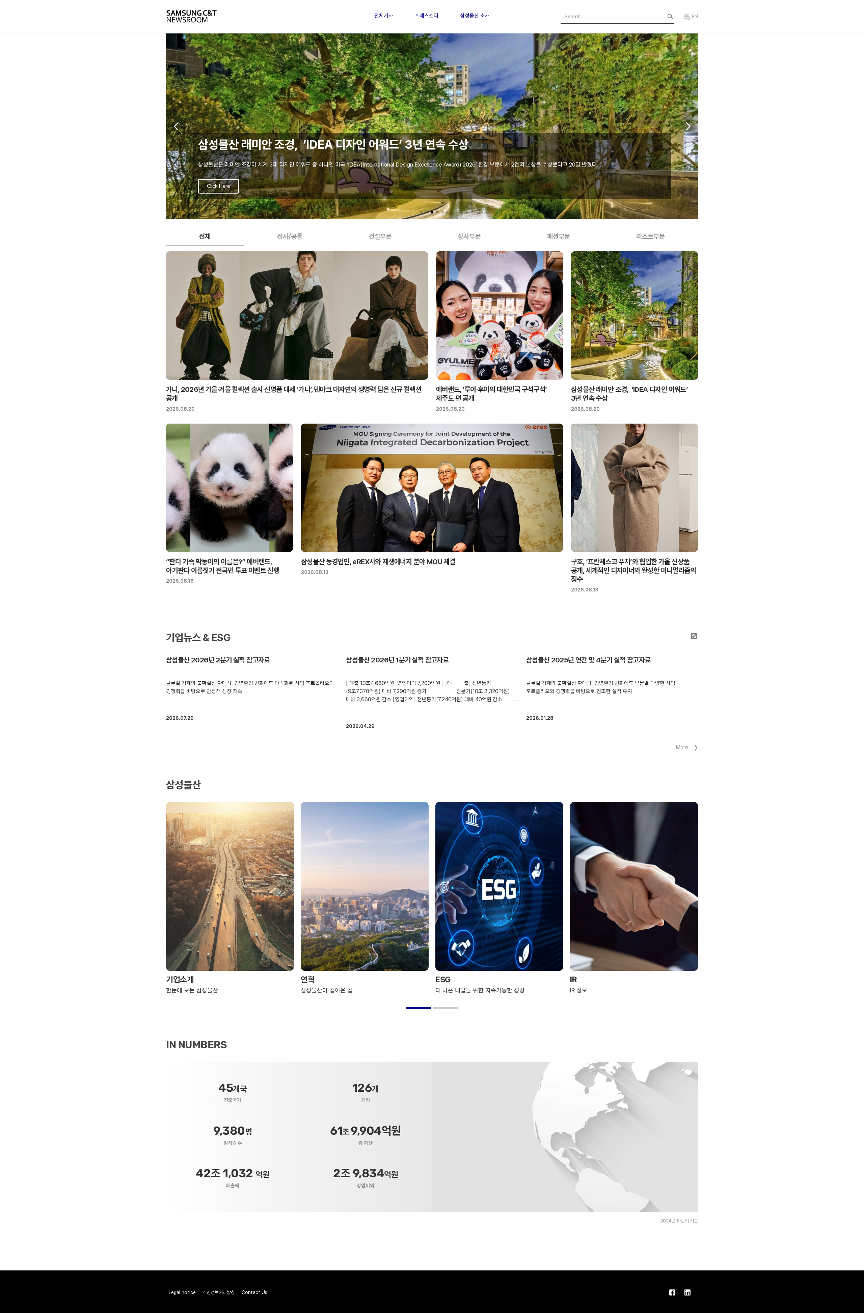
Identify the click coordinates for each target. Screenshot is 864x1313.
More (682, 747)
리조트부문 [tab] (650, 236)
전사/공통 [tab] (289, 236)
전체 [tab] (205, 236)
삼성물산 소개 (475, 15)
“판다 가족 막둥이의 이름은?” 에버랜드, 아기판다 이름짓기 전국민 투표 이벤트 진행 (222, 566)
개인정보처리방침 (218, 1292)
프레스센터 (426, 15)
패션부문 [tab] (558, 236)
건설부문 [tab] (380, 236)
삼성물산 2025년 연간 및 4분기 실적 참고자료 (588, 660)
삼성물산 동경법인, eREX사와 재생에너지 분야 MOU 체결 (378, 561)
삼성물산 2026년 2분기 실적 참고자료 (218, 660)
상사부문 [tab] (469, 236)
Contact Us (254, 1292)
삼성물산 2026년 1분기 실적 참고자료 (397, 660)
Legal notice (182, 1292)
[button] (421, 212)
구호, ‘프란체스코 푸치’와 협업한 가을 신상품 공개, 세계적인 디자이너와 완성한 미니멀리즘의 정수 (633, 570)
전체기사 (383, 15)
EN (694, 16)
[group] (432, 126)
